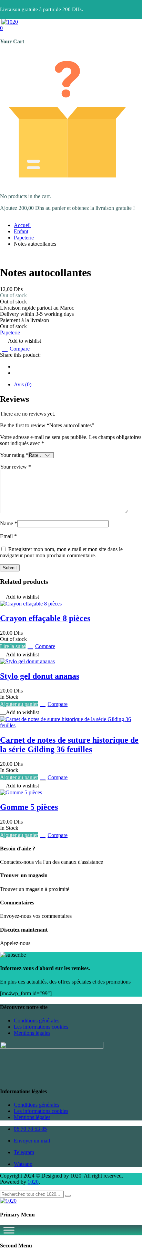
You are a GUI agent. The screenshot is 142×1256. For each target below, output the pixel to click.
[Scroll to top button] (131, 1225)
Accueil (22, 225)
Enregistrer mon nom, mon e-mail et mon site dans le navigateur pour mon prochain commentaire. (61, 552)
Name (8, 523)
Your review (15, 467)
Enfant (21, 231)
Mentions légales (32, 1033)
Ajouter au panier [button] (19, 704)
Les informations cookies (41, 1027)
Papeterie (24, 237)
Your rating (14, 455)
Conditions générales (36, 1020)
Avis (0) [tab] (22, 384)
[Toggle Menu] (8, 1230)
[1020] (9, 22)
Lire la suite (13, 646)
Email (8, 536)
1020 (33, 1182)
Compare (20, 349)
